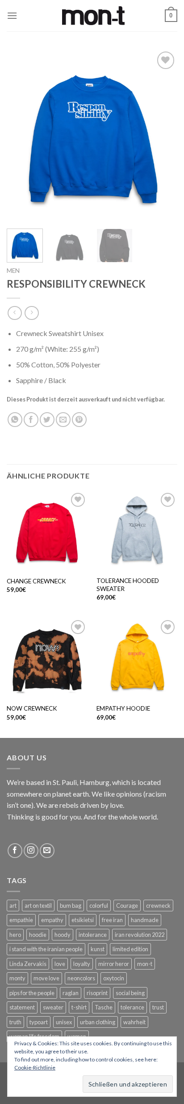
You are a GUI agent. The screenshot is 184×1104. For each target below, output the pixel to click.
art (13, 905)
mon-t (144, 963)
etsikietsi (82, 919)
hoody (62, 934)
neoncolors (81, 978)
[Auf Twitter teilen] (47, 419)
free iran (112, 919)
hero (15, 934)
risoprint (97, 992)
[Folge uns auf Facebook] (15, 850)
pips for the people (31, 992)
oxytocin (113, 978)
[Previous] (21, 134)
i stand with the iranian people (46, 949)
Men (13, 270)
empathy (52, 919)
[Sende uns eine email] (47, 850)
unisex (64, 1022)
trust (158, 1007)
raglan (71, 992)
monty (17, 978)
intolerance (93, 934)
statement (22, 1007)
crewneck (158, 905)
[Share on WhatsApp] (15, 419)
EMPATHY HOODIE (123, 708)
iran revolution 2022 (139, 934)
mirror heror (113, 963)
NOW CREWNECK (32, 708)
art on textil (38, 905)
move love (46, 978)
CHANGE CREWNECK (36, 581)
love (59, 963)
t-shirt (79, 1007)
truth (15, 1022)
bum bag (70, 905)
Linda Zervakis (27, 963)
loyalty (81, 963)
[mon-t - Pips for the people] (93, 16)
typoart (38, 1022)
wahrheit (134, 1022)
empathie (21, 919)
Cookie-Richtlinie (34, 1067)
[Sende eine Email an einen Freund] (63, 419)
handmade (145, 919)
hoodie (37, 934)
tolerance (132, 1007)
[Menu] (12, 15)
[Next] (163, 134)
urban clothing (97, 1022)
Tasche (104, 1007)
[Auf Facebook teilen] (31, 419)
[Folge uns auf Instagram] (31, 850)
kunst (98, 949)
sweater (53, 1007)
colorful (98, 905)
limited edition (130, 949)
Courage (127, 905)
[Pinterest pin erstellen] (79, 419)
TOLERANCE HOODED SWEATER (127, 584)
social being (130, 992)
